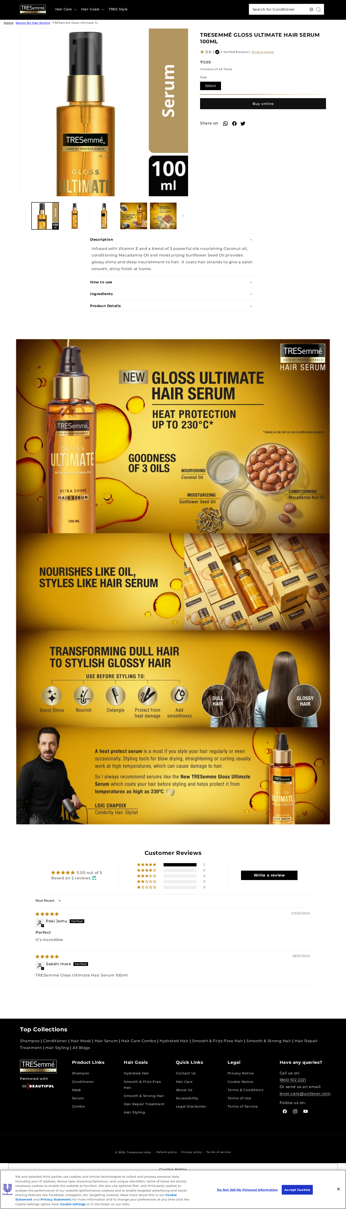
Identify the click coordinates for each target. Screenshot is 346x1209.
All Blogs (81, 1047)
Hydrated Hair (174, 1041)
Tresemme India (139, 1152)
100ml (213, 87)
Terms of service (218, 1152)
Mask (76, 1090)
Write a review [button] (269, 875)
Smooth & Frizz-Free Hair (217, 1041)
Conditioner (55, 1041)
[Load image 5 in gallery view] (163, 215)
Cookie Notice (240, 1082)
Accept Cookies (297, 1189)
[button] (65, 9)
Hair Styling (57, 1047)
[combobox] (286, 9)
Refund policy (167, 1152)
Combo (78, 1106)
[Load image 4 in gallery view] (133, 215)
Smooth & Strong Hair (268, 1041)
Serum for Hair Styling (33, 22)
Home (8, 22)
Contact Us (186, 1073)
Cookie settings (73, 1204)
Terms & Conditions (245, 1090)
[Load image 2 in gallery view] (74, 215)
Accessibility (187, 1098)
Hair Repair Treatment (144, 1104)
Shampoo (30, 1041)
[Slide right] (183, 216)
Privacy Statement (55, 1199)
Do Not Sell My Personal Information (247, 1189)
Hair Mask (81, 1041)
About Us (184, 1090)
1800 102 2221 (293, 1080)
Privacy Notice (241, 1073)
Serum (78, 1098)
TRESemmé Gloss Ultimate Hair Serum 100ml (87, 22)
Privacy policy (191, 1152)
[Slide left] (25, 216)
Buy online (263, 103)
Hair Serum (106, 1041)
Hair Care (184, 1082)
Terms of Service (243, 1106)
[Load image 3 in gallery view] (104, 215)
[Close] (338, 1189)
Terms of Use (239, 1098)
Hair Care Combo (138, 1041)
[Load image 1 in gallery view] (45, 215)
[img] (47, 914)
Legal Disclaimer (191, 1106)
